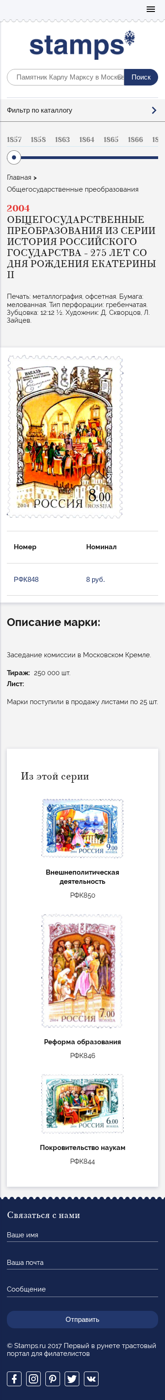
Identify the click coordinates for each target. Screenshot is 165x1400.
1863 (62, 140)
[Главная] (83, 47)
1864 (86, 140)
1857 (14, 140)
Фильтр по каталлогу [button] (39, 110)
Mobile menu (150, 10)
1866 (135, 140)
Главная (19, 177)
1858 (38, 140)
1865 (111, 140)
